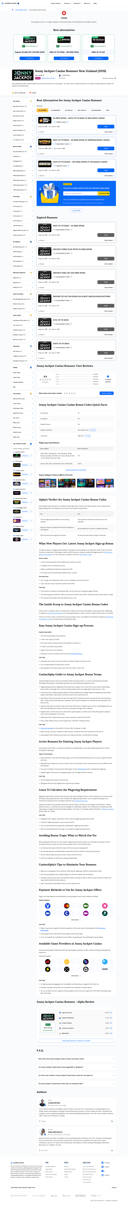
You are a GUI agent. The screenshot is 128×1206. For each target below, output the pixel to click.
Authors (66, 1174)
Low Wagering (96, 110)
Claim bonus (103, 193)
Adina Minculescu (55, 1132)
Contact (66, 1177)
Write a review (106, 393)
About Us (66, 1166)
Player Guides (49, 1171)
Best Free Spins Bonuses (89, 1169)
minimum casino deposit (54, 613)
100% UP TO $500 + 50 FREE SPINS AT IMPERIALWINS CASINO (81, 140)
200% (107, 110)
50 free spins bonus (75, 654)
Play (106, 126)
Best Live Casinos (87, 1177)
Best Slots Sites (87, 1179)
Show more (75, 920)
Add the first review (48, 78)
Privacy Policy (48, 1177)
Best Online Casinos (88, 1174)
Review (34, 93)
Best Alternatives (20, 93)
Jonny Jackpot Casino (21, 10)
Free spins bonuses (47, 728)
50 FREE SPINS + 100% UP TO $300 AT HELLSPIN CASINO (79, 118)
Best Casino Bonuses (88, 1166)
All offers (42, 110)
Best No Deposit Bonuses (89, 1171)
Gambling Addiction (50, 1166)
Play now (29, 58)
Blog (95, 3)
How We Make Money (70, 1169)
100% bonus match (108, 809)
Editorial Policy (68, 1171)
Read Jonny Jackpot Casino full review (76, 470)
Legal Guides (48, 1169)
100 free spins (82, 769)
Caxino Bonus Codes (85, 554)
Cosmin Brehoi (66, 75)
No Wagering (55, 110)
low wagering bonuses (80, 801)
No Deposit (69, 110)
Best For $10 (82, 110)
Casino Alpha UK (87, 1182)
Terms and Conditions (51, 1174)
